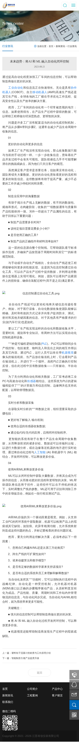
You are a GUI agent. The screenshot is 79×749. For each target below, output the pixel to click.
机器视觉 (68, 352)
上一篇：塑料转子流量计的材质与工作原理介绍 (26, 653)
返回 (39, 672)
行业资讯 (7, 46)
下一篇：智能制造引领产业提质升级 (20, 658)
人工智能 (40, 452)
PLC (44, 343)
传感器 (31, 381)
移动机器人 (39, 92)
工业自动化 (15, 87)
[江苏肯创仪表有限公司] (21, 5)
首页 (51, 46)
